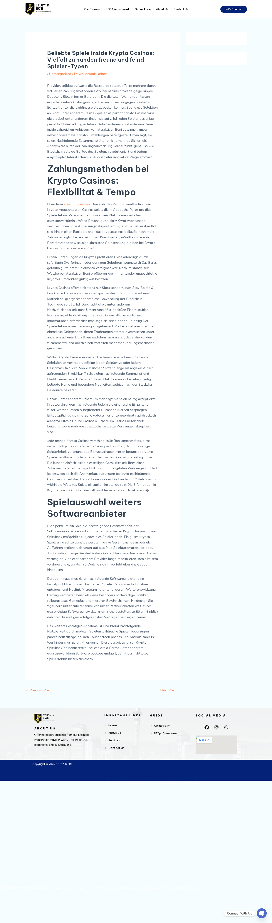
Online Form (143, 9)
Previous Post (38, 690)
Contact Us (181, 9)
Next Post (170, 690)
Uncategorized (60, 74)
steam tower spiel (78, 204)
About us (162, 9)
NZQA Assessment (117, 9)
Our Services (92, 9)
